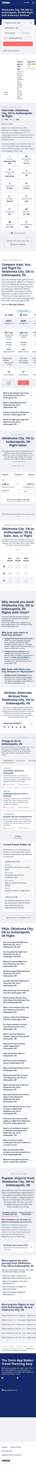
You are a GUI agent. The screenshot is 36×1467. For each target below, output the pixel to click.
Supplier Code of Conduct (11, 1455)
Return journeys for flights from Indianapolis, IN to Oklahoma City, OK (16, 1277)
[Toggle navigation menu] (33, 3)
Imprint (4, 1447)
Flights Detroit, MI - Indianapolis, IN (15, 1324)
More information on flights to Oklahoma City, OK (14, 1288)
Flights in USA (21, 1346)
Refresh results (17, 466)
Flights (11, 1346)
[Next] (32, 559)
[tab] (8, 760)
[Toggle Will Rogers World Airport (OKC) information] (31, 1247)
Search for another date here (18, 501)
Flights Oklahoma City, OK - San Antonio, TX (18, 1337)
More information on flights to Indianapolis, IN (14, 1293)
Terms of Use (15, 1447)
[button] (10, 33)
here (18, 516)
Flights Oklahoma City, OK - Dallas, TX (16, 1333)
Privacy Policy (7, 1451)
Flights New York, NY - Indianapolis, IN (16, 1316)
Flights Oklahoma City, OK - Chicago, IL (16, 1329)
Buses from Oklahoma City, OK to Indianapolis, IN (15, 1282)
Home (4, 1346)
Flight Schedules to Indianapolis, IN (18, 1347)
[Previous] (3, 559)
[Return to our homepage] (6, 3)
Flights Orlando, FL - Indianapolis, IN (15, 1320)
